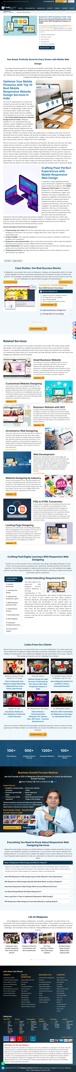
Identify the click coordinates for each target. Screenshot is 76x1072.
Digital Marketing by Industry (28, 1006)
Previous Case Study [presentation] (11, 282)
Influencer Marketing (44, 997)
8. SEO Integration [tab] (12, 619)
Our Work (64, 8)
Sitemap (59, 1011)
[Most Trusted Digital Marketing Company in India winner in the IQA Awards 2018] (32, 817)
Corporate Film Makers (44, 988)
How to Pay (59, 997)
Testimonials (60, 986)
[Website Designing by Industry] (59, 486)
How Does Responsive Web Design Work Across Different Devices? (30, 886)
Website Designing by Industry (10, 988)
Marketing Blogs (61, 993)
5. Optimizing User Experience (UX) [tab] (12, 604)
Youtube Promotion (25, 988)
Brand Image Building (44, 984)
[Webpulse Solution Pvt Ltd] (8, 8)
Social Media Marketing (26, 986)
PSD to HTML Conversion (9, 991)
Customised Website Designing (10, 980)
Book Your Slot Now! (10, 827)
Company (57, 8)
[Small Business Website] (17, 368)
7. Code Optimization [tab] (12, 615)
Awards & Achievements (62, 988)
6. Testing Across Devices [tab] (11, 610)
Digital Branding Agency (45, 986)
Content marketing (25, 1002)
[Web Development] (17, 462)
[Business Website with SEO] (17, 415)
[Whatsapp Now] (3, 1063)
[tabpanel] (48, 597)
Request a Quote (44, 47)
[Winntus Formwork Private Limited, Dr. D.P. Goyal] (14, 666)
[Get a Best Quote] (3, 1068)
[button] (56, 291)
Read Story (27, 827)
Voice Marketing (25, 999)
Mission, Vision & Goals (62, 980)
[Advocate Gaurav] (38, 666)
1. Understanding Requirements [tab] (11, 579)
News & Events (60, 991)
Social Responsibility (62, 995)
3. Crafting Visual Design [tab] (11, 591)
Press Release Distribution (45, 982)
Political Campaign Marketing (28, 1004)
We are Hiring (59, 1)
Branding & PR (41, 8)
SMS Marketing (24, 997)
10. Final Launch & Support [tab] (11, 630)
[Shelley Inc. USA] (14, 699)
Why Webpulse (60, 982)
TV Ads (40, 995)
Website (20, 8)
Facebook (6, 1040)
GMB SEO (23, 984)
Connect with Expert (47, 304)
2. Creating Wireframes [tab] (10, 585)
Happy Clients (17, 261)
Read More (38, 378)
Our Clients (59, 984)
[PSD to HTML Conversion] (17, 510)
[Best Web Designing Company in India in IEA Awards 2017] (13, 817)
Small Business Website (9, 977)
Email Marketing (25, 995)
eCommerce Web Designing (10, 984)
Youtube (20, 1040)
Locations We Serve (61, 1004)
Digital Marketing (30, 8)
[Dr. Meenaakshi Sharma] (62, 699)
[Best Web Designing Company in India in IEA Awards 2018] (19, 817)
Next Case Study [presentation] (65, 282)
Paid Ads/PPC (24, 991)
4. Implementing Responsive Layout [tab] (12, 597)
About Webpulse (61, 977)
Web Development (7, 986)
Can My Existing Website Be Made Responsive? (22, 891)
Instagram (13, 1040)
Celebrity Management (44, 999)
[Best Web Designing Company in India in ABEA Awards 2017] (6, 817)
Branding (59, 1002)
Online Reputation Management (46, 977)
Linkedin (33, 1040)
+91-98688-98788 (49, 1)
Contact (71, 8)
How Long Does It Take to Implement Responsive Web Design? (28, 896)
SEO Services (24, 982)
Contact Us (59, 999)
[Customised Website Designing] (59, 392)
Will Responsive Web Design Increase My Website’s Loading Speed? (31, 901)
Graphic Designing (43, 1002)
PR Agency (41, 980)
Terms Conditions (61, 1006)
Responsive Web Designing (9, 995)
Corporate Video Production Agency (45, 992)
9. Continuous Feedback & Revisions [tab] (13, 624)
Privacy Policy (60, 1008)
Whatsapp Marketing (26, 993)
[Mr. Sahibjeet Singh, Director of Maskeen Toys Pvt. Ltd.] (62, 666)
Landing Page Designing (9, 993)
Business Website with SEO (9, 982)
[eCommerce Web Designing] (59, 439)
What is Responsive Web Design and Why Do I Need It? (25, 863)
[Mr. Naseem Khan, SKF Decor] (38, 699)
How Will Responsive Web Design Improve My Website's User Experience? (33, 877)
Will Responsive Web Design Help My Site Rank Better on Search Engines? (33, 882)
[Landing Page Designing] (59, 533)
